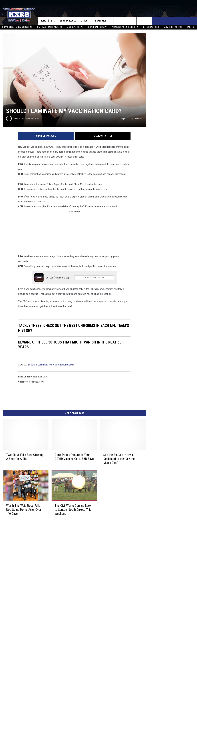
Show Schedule (68, 21)
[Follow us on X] (140, 21)
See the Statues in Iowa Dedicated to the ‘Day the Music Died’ (119, 459)
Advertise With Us (173, 27)
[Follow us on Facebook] (125, 21)
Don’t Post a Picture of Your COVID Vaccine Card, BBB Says (74, 457)
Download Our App (97, 27)
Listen (84, 21)
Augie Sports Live (75, 27)
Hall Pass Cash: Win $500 (49, 27)
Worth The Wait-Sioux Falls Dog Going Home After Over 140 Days (23, 509)
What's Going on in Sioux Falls (126, 27)
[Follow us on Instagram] (132, 21)
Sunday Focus (152, 27)
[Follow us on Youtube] (148, 21)
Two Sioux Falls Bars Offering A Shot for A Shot (24, 457)
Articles (34, 382)
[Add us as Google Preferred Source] (117, 21)
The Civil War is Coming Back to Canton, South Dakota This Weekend (73, 509)
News (41, 382)
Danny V (16, 118)
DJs (53, 21)
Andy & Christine (24, 27)
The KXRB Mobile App (102, 21)
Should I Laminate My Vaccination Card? (51, 364)
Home (43, 21)
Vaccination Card (39, 376)
